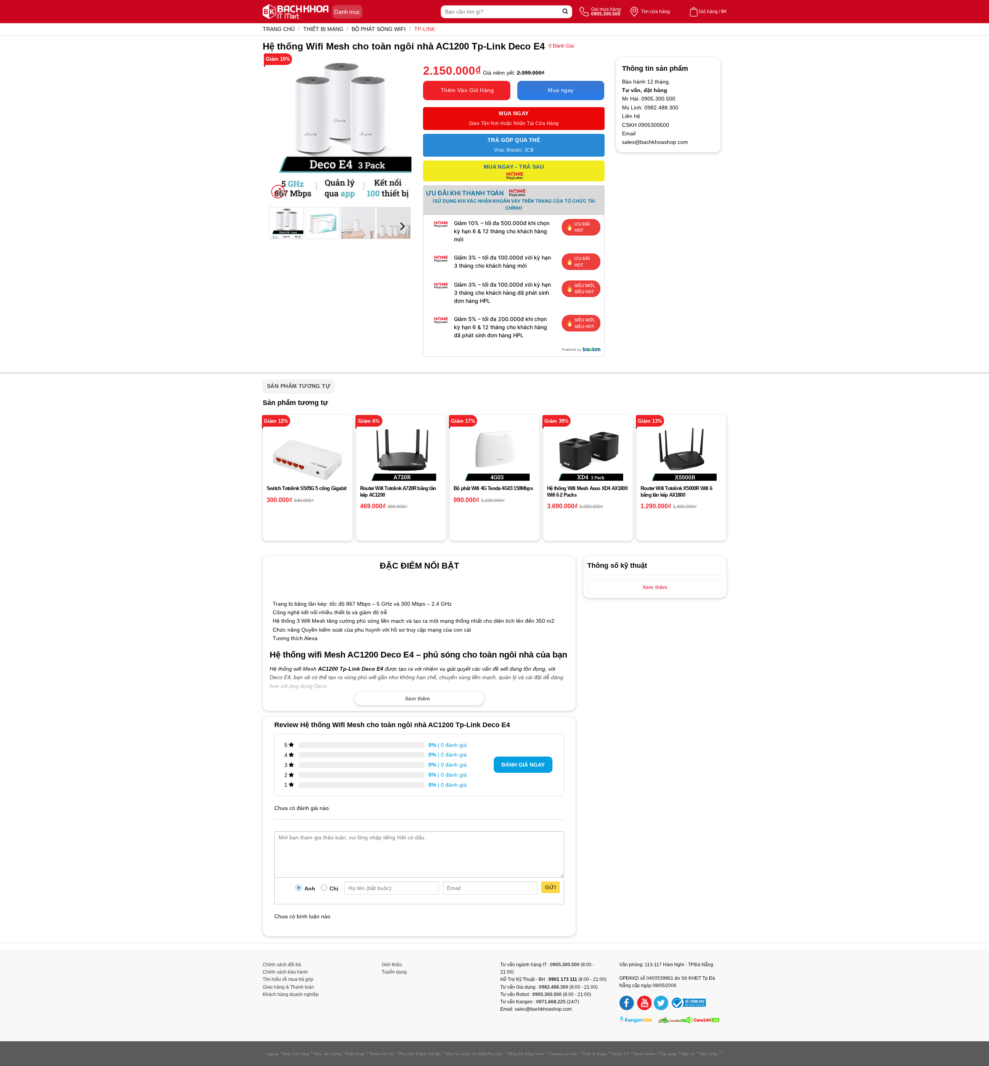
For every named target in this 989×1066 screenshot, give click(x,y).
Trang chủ (279, 29)
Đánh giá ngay (523, 765)
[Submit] (565, 11)
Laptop (273, 1054)
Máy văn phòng (328, 1054)
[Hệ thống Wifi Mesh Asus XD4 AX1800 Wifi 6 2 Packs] (588, 460)
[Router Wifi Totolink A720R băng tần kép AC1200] (401, 460)
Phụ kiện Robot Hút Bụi (420, 1054)
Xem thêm (417, 698)
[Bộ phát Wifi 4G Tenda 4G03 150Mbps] (494, 460)
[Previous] (281, 128)
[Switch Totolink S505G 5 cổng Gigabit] (307, 460)
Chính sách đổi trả (282, 964)
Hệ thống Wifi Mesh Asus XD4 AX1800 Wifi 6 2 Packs (587, 491)
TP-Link (424, 29)
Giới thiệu (392, 964)
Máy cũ (688, 1054)
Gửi (550, 887)
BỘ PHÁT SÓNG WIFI (379, 29)
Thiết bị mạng (323, 29)
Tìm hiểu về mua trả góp (288, 979)
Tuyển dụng (394, 972)
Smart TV (620, 1054)
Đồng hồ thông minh (526, 1054)
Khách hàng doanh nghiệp (291, 994)
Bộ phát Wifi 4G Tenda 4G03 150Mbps (493, 488)
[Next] (399, 128)
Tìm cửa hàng (655, 11)
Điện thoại (356, 1054)
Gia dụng (668, 1054)
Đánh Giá (561, 46)
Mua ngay (560, 90)
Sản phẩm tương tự (298, 386)
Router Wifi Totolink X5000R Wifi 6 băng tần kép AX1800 (676, 491)
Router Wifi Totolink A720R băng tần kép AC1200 (398, 491)
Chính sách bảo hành (285, 972)
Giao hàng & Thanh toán (288, 987)
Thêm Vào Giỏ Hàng (467, 90)
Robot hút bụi (382, 1054)
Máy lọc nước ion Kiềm (467, 1054)
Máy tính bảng (296, 1054)
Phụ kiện (495, 1054)
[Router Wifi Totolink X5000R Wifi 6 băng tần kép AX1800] (681, 460)
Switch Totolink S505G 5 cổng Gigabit (306, 488)
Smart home (645, 1054)
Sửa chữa (708, 1054)
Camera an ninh (563, 1054)
